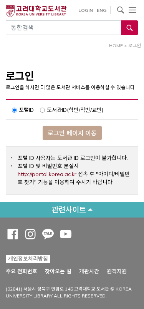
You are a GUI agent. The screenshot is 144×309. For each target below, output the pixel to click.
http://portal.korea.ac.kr (47, 174)
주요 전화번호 (21, 271)
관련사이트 (68, 209)
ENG (101, 10)
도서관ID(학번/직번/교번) (75, 109)
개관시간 (89, 271)
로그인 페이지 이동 (72, 133)
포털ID (26, 109)
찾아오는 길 (58, 271)
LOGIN (85, 10)
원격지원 (117, 271)
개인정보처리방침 (28, 258)
